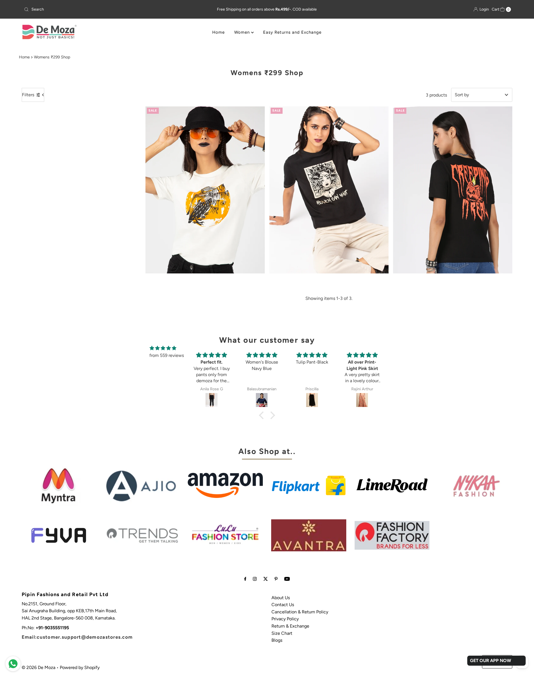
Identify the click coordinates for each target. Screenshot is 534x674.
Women (242, 32)
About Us (280, 597)
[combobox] (102, 9)
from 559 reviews (166, 355)
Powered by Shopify (80, 667)
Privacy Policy (285, 618)
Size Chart (281, 633)
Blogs (276, 640)
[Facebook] (245, 578)
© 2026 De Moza (38, 667)
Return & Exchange (290, 626)
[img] (163, 348)
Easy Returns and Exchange (292, 32)
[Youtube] (287, 578)
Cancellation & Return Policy (299, 611)
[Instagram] (255, 578)
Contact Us (282, 604)
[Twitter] (265, 578)
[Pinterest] (276, 578)
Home (218, 32)
